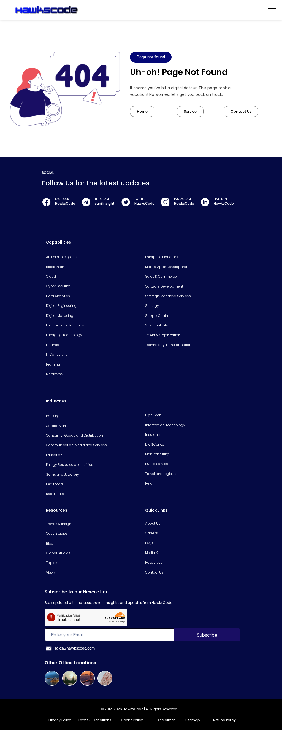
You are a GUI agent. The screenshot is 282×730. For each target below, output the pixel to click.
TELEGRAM (102, 199)
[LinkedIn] (205, 202)
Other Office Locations (70, 662)
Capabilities (58, 242)
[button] (151, 57)
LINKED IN (220, 199)
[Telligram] (86, 202)
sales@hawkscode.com (74, 648)
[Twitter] (125, 202)
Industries (56, 401)
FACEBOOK (62, 199)
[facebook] (46, 202)
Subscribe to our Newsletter (76, 592)
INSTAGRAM (182, 199)
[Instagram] (165, 202)
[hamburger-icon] (271, 9)
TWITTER (139, 199)
